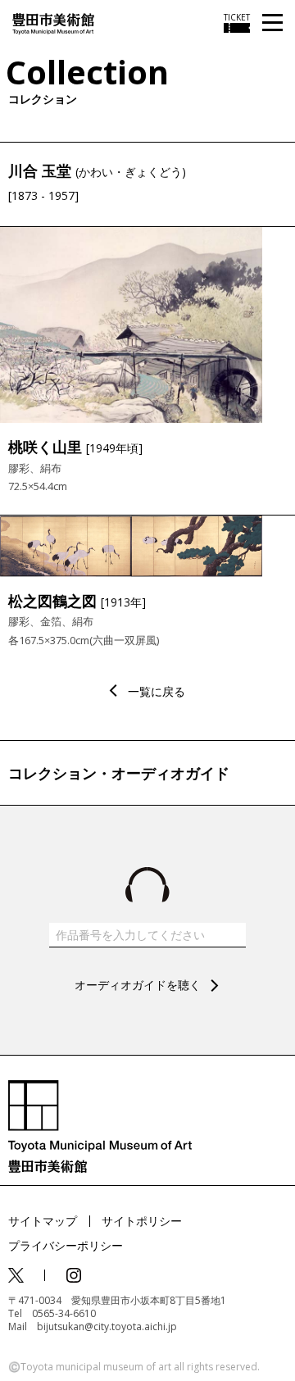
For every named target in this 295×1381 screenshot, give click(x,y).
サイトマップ (42, 1221)
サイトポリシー (142, 1221)
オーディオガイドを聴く (138, 985)
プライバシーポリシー (65, 1245)
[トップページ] (53, 22)
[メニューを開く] (272, 23)
